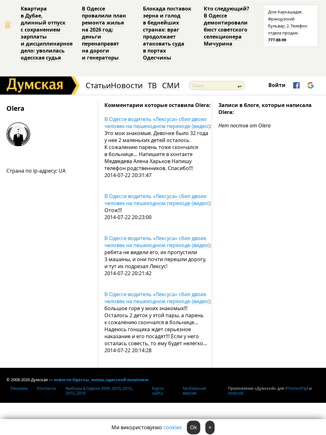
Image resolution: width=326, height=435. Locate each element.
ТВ (152, 85)
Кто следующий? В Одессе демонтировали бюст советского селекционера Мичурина (226, 26)
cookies (172, 427)
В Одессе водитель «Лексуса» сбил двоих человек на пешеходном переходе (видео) (157, 123)
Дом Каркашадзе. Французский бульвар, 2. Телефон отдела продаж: (287, 26)
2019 (80, 393)
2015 (70, 393)
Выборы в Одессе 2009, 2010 (93, 388)
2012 (127, 388)
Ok (193, 427)
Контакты (46, 388)
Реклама (19, 388)
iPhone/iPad (296, 388)
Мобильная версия (194, 390)
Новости (127, 85)
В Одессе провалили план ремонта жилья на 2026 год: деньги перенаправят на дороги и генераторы (104, 33)
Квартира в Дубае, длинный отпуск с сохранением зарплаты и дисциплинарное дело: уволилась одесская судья (47, 33)
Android (235, 393)
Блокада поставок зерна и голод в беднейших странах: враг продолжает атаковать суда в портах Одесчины (167, 33)
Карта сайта (157, 390)
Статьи (98, 85)
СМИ (171, 85)
